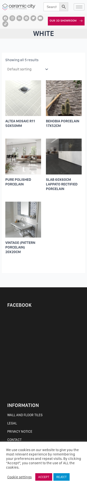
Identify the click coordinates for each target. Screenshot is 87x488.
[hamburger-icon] (79, 6)
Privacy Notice (19, 431)
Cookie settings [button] (19, 477)
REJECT (61, 477)
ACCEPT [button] (43, 477)
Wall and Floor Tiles (25, 415)
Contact (14, 440)
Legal (12, 423)
